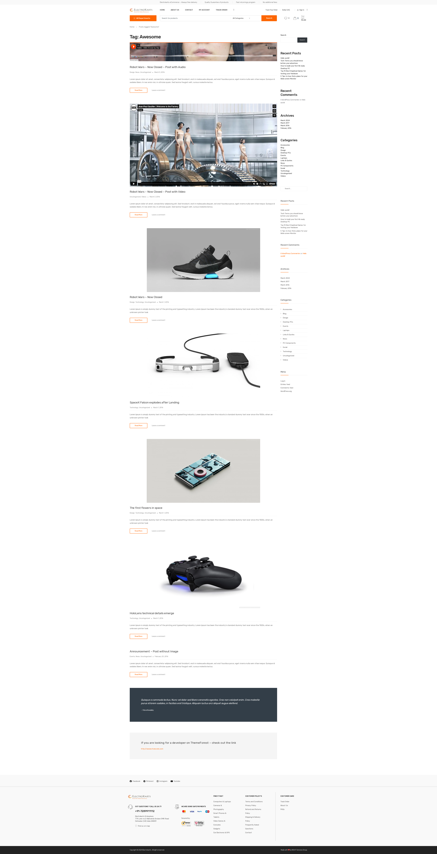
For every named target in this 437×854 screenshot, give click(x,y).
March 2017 (285, 123)
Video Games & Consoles (219, 823)
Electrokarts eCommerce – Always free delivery (178, 2)
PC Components (287, 166)
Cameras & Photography (218, 807)
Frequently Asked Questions (252, 827)
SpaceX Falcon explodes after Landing (154, 402)
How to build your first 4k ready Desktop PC (293, 220)
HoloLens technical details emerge (152, 613)
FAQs (282, 809)
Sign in (301, 10)
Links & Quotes (286, 160)
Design (132, 72)
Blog (282, 148)
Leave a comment (158, 90)
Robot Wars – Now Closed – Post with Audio (158, 67)
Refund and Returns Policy (253, 811)
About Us (175, 10)
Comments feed (287, 388)
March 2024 (285, 120)
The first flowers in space (146, 507)
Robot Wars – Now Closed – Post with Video (157, 191)
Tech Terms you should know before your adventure (292, 214)
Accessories (285, 145)
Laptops (284, 158)
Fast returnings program (245, 2)
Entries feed (285, 384)
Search (283, 35)
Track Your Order (272, 10)
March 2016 (285, 126)
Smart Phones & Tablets (219, 815)
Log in (283, 381)
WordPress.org (286, 391)
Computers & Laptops (222, 802)
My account (204, 10)
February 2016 (286, 128)
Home (162, 10)
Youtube (177, 781)
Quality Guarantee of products (217, 2)
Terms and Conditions (254, 802)
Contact (189, 10)
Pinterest (150, 781)
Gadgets (216, 829)
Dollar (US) (286, 10)
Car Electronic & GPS (221, 833)
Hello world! (285, 58)
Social (283, 168)
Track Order (221, 10)
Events (132, 656)
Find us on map (144, 826)
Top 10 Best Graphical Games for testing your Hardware (293, 226)
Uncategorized (145, 72)
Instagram (163, 781)
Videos (143, 197)
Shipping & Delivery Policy (252, 819)
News (137, 72)
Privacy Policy (250, 805)
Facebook (136, 781)
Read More (138, 90)
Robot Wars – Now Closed (146, 297)
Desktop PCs (286, 153)
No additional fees (270, 2)
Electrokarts (147, 850)
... (233, 10)
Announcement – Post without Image (154, 651)
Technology (139, 302)
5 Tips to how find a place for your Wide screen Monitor (294, 232)
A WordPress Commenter (290, 100)
